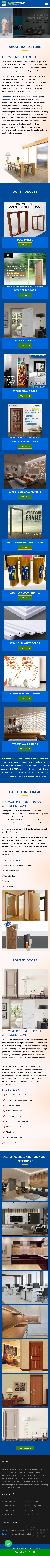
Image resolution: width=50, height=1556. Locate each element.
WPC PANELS (10, 1501)
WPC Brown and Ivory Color (25, 542)
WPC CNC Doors (25, 340)
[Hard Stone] (13, 3)
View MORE (25, 244)
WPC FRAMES (10, 1506)
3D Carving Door (34, 1506)
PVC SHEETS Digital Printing (25, 693)
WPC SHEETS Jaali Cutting (25, 492)
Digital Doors (33, 1510)
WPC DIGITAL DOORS (25, 391)
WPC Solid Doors (25, 290)
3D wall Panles (33, 1514)
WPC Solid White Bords (25, 643)
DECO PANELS (25, 240)
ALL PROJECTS (25, 1448)
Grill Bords (8, 1514)
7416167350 (26, 1552)
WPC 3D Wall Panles (25, 744)
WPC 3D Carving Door (25, 441)
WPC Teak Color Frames (25, 593)
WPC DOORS (33, 1501)
